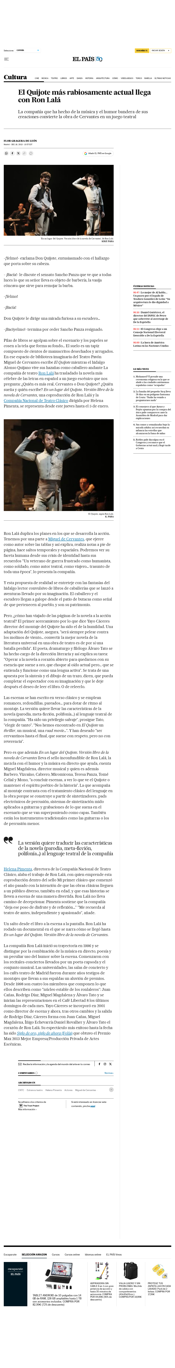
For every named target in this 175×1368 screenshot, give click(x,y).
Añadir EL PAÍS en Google (99, 153)
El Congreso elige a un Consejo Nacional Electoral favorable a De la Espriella (150, 332)
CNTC (21, 1090)
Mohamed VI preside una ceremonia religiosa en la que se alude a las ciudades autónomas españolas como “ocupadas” (153, 381)
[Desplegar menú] (6, 59)
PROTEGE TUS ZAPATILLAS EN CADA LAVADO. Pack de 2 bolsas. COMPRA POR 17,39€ (159, 1289)
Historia (89, 78)
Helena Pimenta (18, 869)
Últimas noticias (162, 78)
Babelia (148, 78)
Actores (68, 1090)
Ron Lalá (46, 373)
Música (45, 78)
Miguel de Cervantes (66, 539)
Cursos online (72, 1254)
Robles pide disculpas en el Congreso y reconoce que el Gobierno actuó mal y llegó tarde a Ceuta (153, 444)
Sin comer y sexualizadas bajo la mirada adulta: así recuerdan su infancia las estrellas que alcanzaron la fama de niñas (153, 429)
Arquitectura (103, 78)
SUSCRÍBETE (142, 50)
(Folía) (44, 1033)
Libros (63, 78)
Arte (72, 78)
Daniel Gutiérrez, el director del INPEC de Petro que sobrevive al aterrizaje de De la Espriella (150, 317)
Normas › (109, 1073)
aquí (92, 1106)
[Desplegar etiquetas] (111, 1089)
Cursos (56, 1254)
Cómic (115, 78)
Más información (26, 1109)
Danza (80, 78)
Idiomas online (93, 1254)
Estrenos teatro (35, 1090)
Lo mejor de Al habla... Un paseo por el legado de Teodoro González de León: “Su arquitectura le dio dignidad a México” (151, 299)
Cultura (15, 77)
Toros (139, 78)
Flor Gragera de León (20, 140)
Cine (37, 78)
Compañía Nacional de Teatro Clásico (36, 400)
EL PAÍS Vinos (114, 1254)
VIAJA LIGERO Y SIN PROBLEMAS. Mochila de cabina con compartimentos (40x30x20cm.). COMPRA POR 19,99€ (130, 1290)
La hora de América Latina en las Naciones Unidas (151, 344)
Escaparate (10, 1254)
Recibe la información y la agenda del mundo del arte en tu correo (56, 1064)
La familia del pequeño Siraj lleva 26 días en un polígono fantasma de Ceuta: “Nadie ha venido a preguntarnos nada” (153, 396)
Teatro (54, 78)
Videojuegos (127, 78)
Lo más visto (141, 369)
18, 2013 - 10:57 (21, 144)
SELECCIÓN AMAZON (34, 1254)
